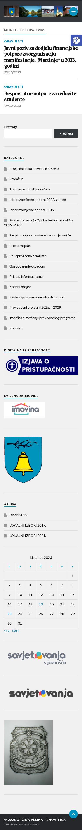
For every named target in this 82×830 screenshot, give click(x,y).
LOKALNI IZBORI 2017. (27, 525)
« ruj (7, 630)
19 (41, 604)
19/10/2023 (12, 106)
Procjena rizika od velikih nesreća (34, 168)
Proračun (16, 179)
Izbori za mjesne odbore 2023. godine (37, 199)
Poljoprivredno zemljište (27, 256)
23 (9, 614)
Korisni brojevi (20, 286)
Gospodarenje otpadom (27, 266)
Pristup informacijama (26, 276)
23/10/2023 (12, 72)
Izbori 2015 (18, 515)
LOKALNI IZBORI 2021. (27, 535)
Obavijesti (13, 41)
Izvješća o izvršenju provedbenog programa (42, 318)
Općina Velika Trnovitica (41, 820)
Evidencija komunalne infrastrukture (36, 297)
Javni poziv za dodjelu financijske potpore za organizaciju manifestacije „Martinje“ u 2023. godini (41, 57)
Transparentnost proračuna (29, 189)
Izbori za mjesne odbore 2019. (32, 210)
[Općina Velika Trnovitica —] (41, 11)
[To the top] (73, 814)
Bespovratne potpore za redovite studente (40, 97)
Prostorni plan (20, 245)
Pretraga (10, 127)
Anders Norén (29, 824)
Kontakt (15, 328)
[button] (76, 40)
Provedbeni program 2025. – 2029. (35, 307)
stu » (15, 630)
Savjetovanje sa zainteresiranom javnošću (40, 235)
